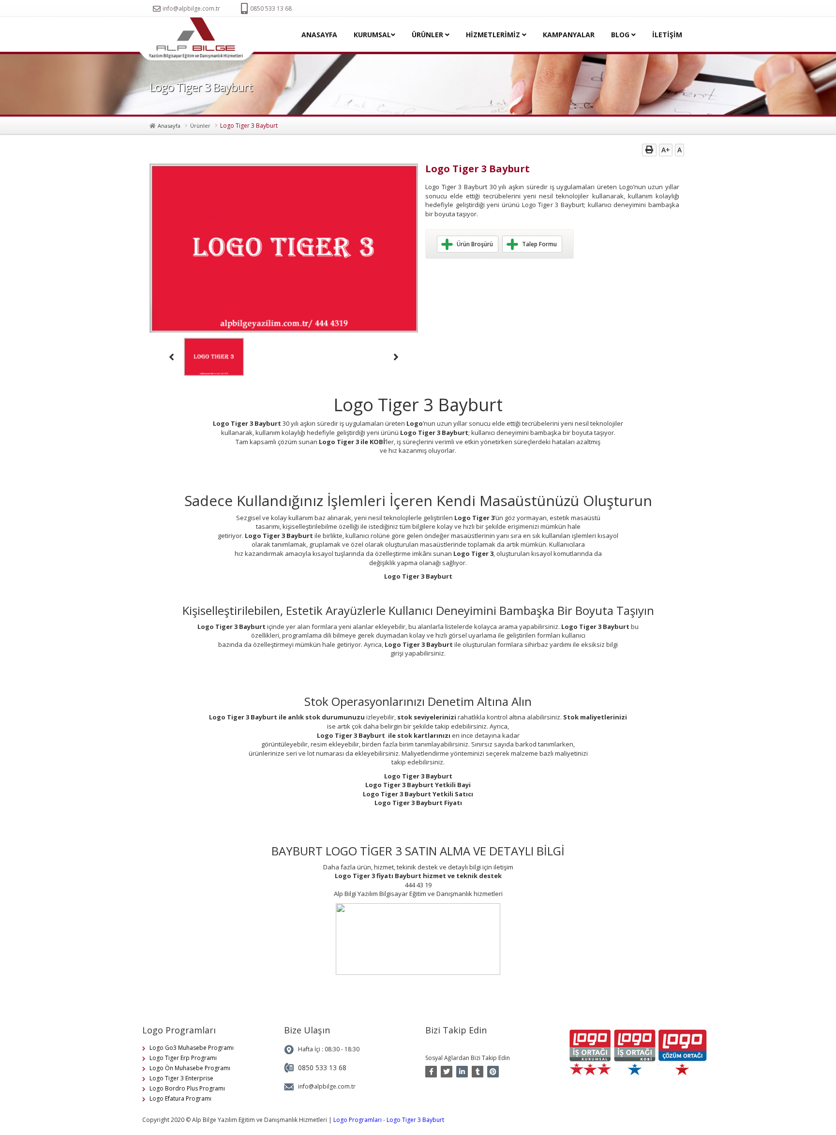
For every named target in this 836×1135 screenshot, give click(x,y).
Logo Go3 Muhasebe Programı (191, 1048)
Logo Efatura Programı (180, 1098)
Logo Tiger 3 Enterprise (181, 1078)
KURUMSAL (372, 34)
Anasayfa (169, 125)
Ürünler (200, 125)
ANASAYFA (319, 34)
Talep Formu (539, 244)
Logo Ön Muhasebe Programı (189, 1068)
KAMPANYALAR (569, 34)
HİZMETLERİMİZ (494, 34)
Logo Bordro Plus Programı (187, 1088)
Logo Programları (357, 1120)
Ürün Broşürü (475, 244)
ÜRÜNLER (428, 34)
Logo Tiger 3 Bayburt (415, 1120)
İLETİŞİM (667, 34)
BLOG (621, 34)
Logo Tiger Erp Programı (183, 1058)
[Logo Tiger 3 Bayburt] (200, 39)
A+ (665, 149)
